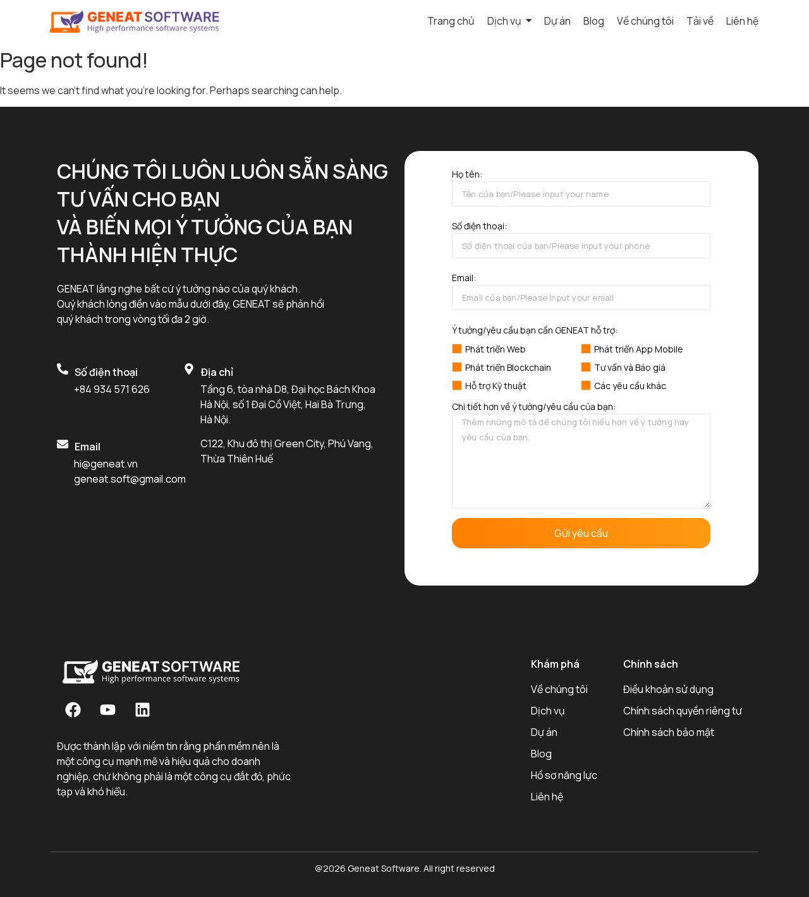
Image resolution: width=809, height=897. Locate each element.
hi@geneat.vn (106, 464)
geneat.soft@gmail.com (130, 479)
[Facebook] (72, 710)
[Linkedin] (142, 710)
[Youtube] (107, 710)
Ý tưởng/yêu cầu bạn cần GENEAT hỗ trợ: (534, 330)
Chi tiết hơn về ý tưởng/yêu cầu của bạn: (534, 407)
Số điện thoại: (479, 227)
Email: (464, 279)
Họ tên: (467, 175)
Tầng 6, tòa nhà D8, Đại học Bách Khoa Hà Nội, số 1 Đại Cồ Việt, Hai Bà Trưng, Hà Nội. (287, 404)
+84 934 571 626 (112, 389)
